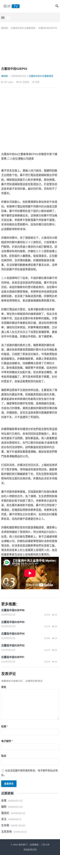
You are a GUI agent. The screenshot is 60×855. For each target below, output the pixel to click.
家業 (3, 800)
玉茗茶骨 (6, 831)
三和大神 (45, 844)
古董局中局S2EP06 (12, 610)
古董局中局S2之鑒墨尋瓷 (23, 27)
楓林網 (4, 27)
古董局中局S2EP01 (12, 657)
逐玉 (3, 819)
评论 (3, 687)
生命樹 (5, 825)
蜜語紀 (5, 813)
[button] (6, 17)
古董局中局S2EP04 (12, 633)
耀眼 (3, 806)
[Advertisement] (30, 122)
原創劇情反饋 (30, 849)
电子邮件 (7, 741)
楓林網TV (23, 844)
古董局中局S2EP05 (12, 622)
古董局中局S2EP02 (12, 645)
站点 (3, 755)
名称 (4, 726)
